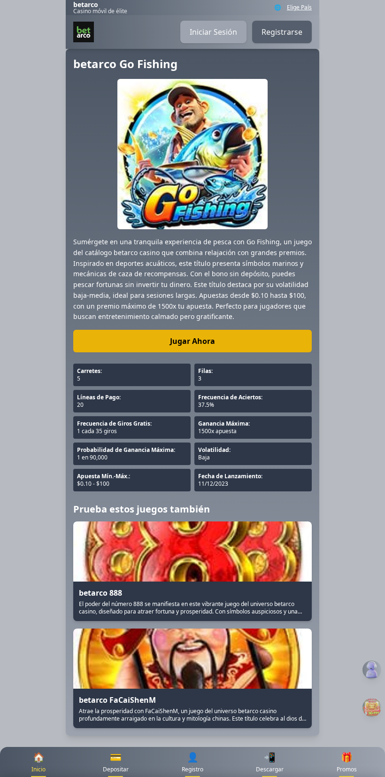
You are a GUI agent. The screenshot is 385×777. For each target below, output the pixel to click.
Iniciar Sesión (213, 32)
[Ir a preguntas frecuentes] (371, 669)
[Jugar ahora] (371, 707)
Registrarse (282, 32)
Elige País (299, 7)
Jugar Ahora (192, 341)
